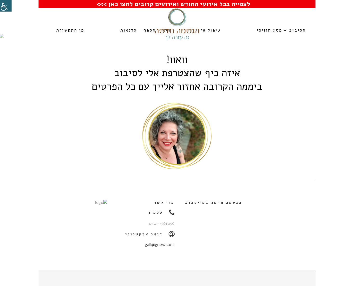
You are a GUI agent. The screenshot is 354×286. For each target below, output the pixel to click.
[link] (6, 6)
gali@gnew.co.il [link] (160, 244)
